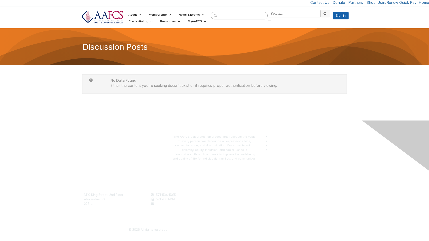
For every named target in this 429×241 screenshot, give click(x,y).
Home (424, 2)
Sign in (341, 15)
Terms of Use (292, 195)
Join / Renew (226, 195)
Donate (339, 2)
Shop (371, 2)
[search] (215, 15)
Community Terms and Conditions (307, 204)
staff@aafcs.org (167, 204)
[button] (135, 14)
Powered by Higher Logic (281, 229)
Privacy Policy (292, 199)
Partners (355, 2)
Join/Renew (388, 2)
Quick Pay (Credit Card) (234, 208)
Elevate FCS (225, 204)
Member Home (227, 212)
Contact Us (319, 2)
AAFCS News (226, 199)
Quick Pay (407, 2)
